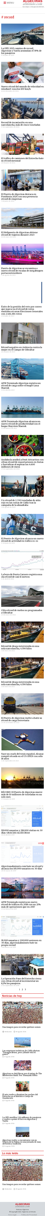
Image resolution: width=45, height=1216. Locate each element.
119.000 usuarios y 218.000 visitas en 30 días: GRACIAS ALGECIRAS (21, 831)
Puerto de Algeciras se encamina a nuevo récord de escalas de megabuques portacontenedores (22, 270)
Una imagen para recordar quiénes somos (21, 1027)
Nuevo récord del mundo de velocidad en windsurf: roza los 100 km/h (22, 87)
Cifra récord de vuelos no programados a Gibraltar (21, 611)
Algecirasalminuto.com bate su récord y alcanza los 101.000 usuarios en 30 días (22, 867)
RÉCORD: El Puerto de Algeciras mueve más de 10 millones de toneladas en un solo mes (21, 794)
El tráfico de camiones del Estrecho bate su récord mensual (22, 159)
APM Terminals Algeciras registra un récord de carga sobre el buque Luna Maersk (21, 385)
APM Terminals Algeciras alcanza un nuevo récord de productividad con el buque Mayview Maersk (20, 424)
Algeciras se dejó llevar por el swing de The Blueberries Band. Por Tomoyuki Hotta (22, 1074)
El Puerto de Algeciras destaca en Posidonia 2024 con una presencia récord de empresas (19, 196)
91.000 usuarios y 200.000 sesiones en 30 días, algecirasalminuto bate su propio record (21, 942)
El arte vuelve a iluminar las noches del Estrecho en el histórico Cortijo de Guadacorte (20, 1096)
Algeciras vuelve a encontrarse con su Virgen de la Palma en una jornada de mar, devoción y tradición (21, 1142)
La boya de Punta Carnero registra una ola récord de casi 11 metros (21, 575)
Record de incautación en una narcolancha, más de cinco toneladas (20, 123)
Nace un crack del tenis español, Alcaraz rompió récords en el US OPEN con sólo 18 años (22, 756)
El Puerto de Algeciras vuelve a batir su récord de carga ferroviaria (21, 719)
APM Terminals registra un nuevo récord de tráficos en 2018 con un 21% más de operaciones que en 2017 (21, 904)
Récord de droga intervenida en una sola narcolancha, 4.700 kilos (20, 647)
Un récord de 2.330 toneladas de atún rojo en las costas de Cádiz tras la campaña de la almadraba (21, 502)
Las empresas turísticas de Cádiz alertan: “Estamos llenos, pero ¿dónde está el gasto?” (21, 1052)
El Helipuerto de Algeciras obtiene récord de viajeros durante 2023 (19, 233)
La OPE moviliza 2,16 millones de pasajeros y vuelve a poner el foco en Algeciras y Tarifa (21, 1119)
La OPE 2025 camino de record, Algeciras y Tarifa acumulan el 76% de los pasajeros (21, 50)
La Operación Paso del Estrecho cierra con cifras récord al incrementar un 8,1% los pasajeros (21, 981)
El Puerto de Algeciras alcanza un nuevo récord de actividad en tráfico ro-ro (22, 539)
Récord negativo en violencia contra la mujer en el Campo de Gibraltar (21, 348)
